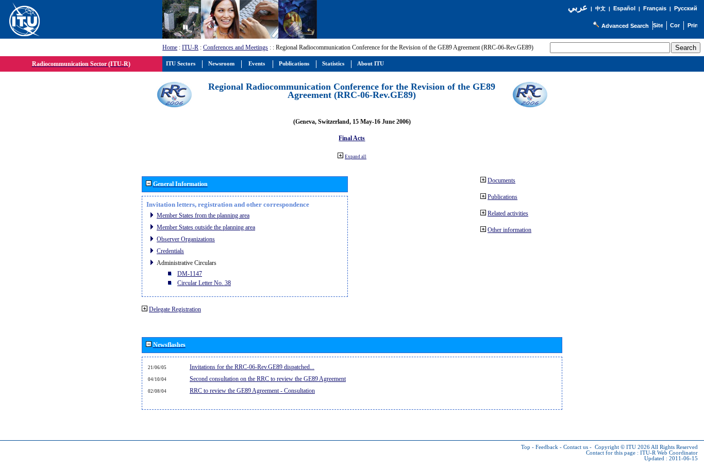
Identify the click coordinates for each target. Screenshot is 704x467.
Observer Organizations (186, 239)
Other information (509, 229)
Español (624, 8)
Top (525, 447)
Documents (501, 180)
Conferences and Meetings (235, 47)
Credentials (170, 251)
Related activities (508, 213)
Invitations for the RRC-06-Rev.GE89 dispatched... (252, 367)
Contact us (575, 447)
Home (169, 47)
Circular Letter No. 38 (204, 283)
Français (654, 8)
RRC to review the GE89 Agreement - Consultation (252, 390)
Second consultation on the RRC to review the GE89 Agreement (268, 378)
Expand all (355, 156)
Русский (685, 8)
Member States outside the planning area (206, 227)
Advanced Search (625, 26)
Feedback (546, 447)
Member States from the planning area (203, 215)
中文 (600, 8)
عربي (578, 7)
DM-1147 (189, 273)
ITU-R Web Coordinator (669, 453)
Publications (502, 197)
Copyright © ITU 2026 (622, 447)
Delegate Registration (175, 309)
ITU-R (190, 47)
